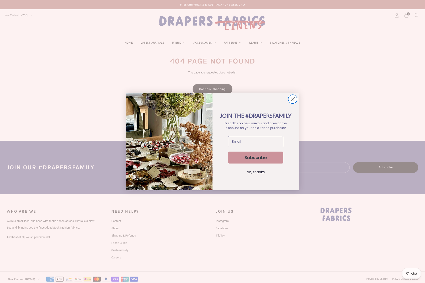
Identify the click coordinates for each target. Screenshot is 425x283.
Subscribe (255, 157)
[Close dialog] (292, 99)
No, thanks (256, 172)
